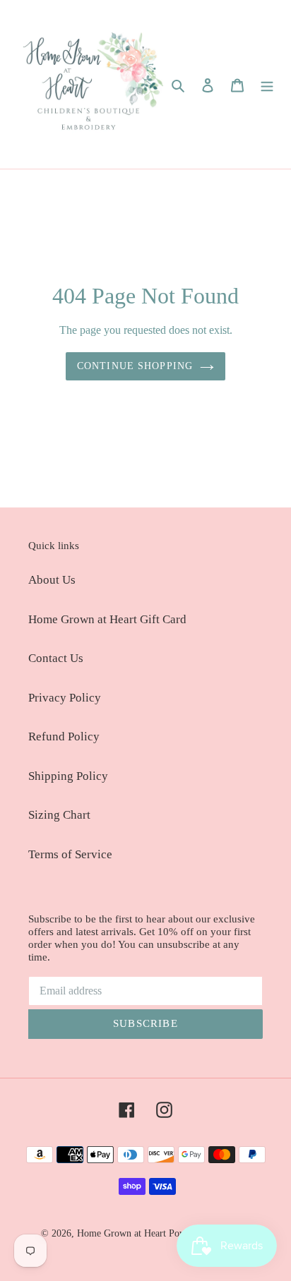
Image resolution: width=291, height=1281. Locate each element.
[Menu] (267, 84)
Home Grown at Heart (123, 1233)
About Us (52, 580)
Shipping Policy (68, 776)
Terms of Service (70, 854)
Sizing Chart (59, 815)
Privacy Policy (64, 697)
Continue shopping (135, 365)
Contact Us (55, 658)
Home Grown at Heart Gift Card (107, 619)
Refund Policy (64, 736)
